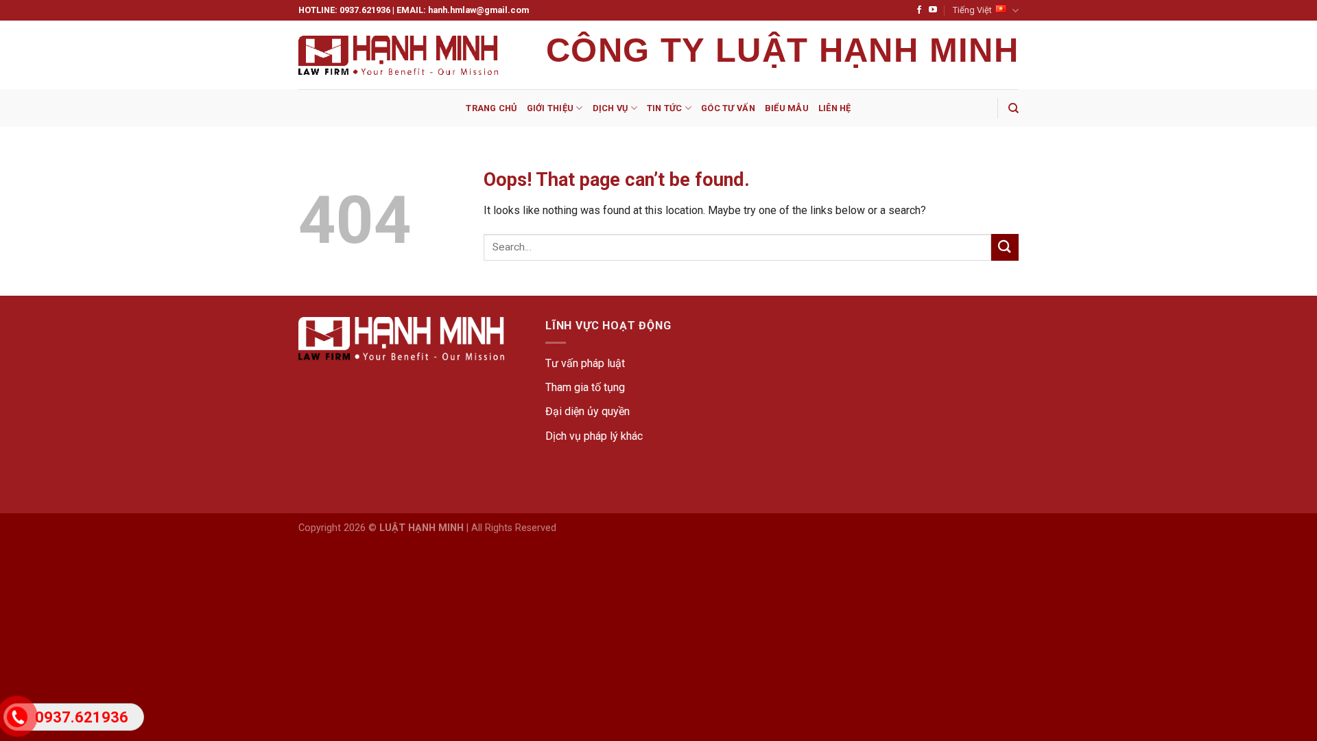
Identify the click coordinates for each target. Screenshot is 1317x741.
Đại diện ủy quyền (587, 411)
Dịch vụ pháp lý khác (594, 436)
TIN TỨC (665, 108)
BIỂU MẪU (787, 108)
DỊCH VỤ (610, 108)
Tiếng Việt (972, 10)
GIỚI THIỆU (550, 108)
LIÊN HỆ (834, 108)
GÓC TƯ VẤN (728, 108)
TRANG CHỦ (491, 108)
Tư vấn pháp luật (585, 363)
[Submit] (1005, 247)
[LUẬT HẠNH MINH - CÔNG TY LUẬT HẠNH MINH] (398, 55)
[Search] (1013, 108)
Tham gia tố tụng (585, 387)
